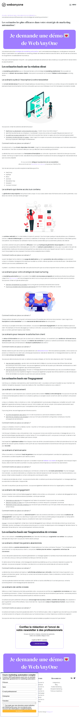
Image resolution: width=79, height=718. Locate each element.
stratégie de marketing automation (27, 51)
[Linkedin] (71, 678)
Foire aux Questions (56, 691)
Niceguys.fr (50, 712)
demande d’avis (42, 351)
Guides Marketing (56, 687)
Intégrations (56, 682)
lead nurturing (13, 278)
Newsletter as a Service (38, 164)
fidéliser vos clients (49, 461)
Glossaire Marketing (56, 689)
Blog (56, 685)
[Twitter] (74, 678)
